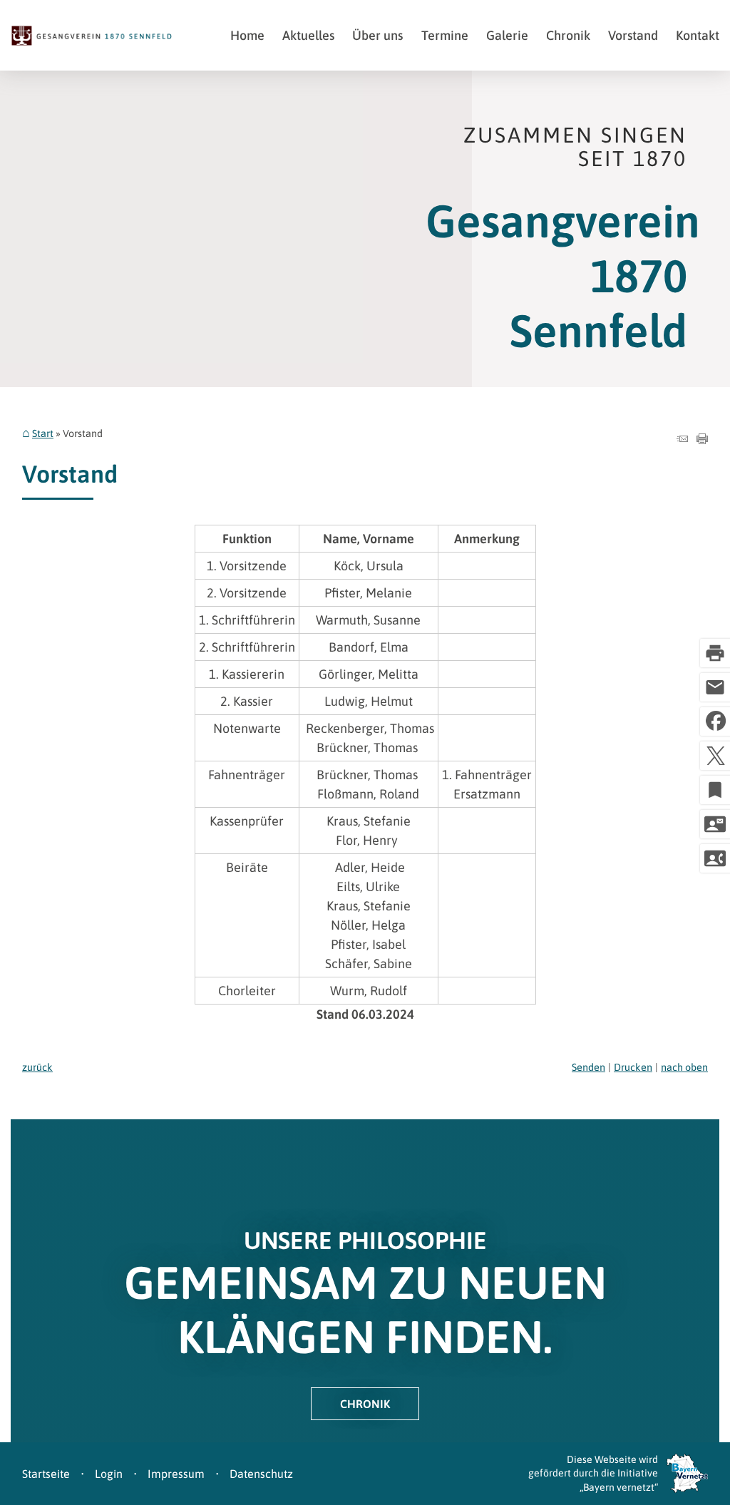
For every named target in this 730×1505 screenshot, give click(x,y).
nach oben (684, 1067)
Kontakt (697, 35)
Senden (588, 1067)
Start (42, 433)
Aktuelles (308, 35)
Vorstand (633, 35)
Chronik (568, 35)
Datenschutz (261, 1473)
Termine (444, 35)
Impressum (176, 1473)
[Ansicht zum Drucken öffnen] (702, 439)
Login (109, 1473)
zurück (37, 1067)
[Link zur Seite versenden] (682, 439)
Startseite (46, 1473)
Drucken (633, 1067)
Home (247, 35)
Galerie (507, 35)
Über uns (377, 35)
